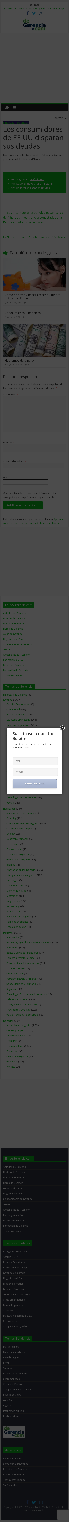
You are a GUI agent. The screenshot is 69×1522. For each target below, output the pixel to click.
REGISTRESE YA (34, 783)
